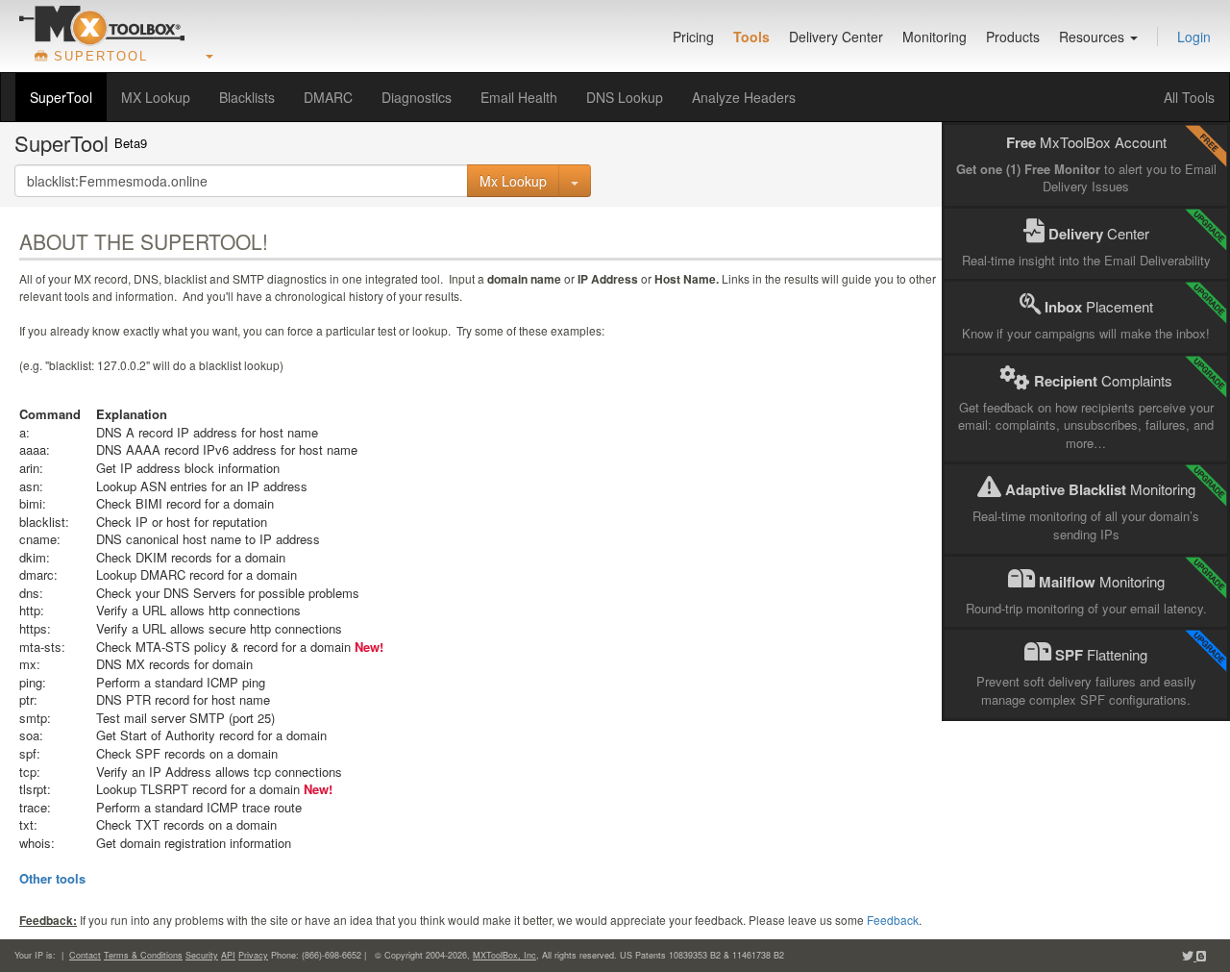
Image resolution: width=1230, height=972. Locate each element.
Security (201, 955)
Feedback (893, 919)
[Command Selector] (574, 180)
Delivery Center (836, 36)
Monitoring (934, 36)
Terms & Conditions (143, 955)
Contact (85, 955)
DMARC (328, 97)
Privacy (253, 955)
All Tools (1189, 97)
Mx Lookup (513, 180)
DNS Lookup (624, 97)
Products (1013, 36)
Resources (1093, 36)
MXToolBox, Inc (504, 955)
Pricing (693, 36)
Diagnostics (416, 97)
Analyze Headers (744, 97)
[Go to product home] (101, 25)
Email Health (518, 97)
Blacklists (247, 97)
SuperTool (61, 97)
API (228, 955)
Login (1194, 36)
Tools (751, 36)
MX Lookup (155, 97)
